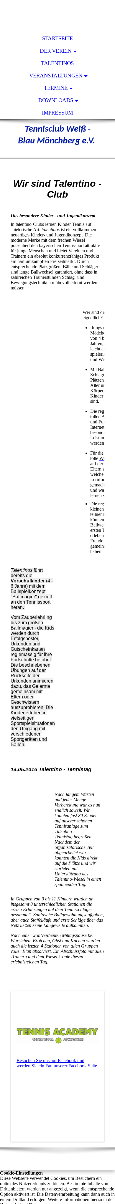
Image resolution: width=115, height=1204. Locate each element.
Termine (56, 88)
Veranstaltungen (55, 75)
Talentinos (57, 63)
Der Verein (55, 51)
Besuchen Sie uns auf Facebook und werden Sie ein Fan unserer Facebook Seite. (57, 1063)
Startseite (57, 38)
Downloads (55, 100)
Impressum (57, 113)
